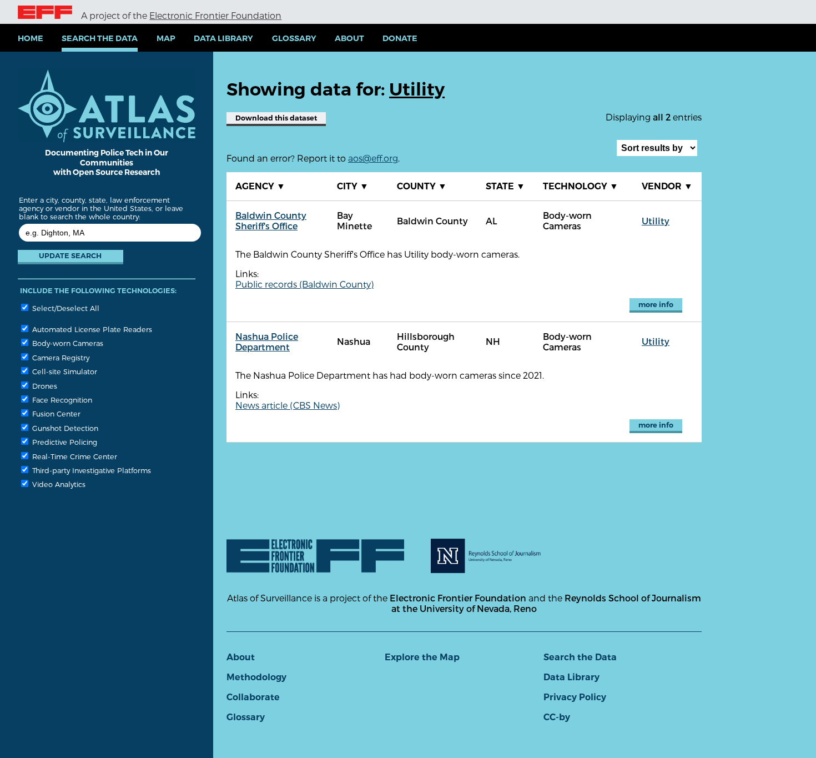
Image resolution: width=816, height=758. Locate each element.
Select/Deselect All (64, 308)
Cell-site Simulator (63, 371)
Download (276, 118)
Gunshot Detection (64, 428)
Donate (399, 38)
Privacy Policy (574, 697)
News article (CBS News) (287, 405)
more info (655, 304)
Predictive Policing (63, 442)
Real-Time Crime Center (73, 456)
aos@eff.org (373, 158)
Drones (43, 385)
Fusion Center (55, 413)
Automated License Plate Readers (91, 329)
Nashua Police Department (266, 341)
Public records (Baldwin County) (304, 284)
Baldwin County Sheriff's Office (270, 220)
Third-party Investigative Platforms (90, 470)
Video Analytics (57, 484)
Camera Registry (59, 357)
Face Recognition (61, 399)
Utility (655, 220)
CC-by (556, 717)
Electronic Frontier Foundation (215, 15)
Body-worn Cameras (66, 343)
